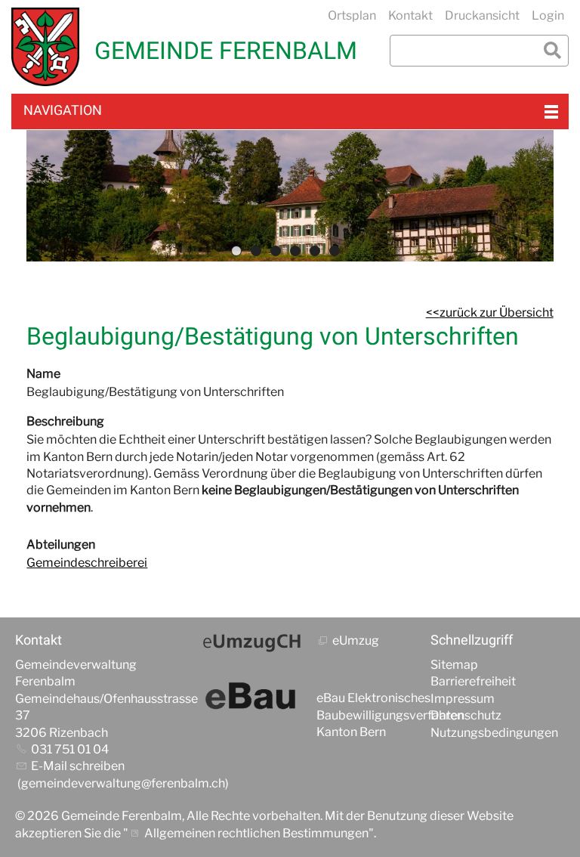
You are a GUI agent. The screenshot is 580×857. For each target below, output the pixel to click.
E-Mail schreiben (78, 766)
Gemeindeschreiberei (86, 562)
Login (548, 15)
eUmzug (355, 640)
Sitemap (454, 664)
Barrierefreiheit (473, 681)
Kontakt (410, 15)
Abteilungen (60, 544)
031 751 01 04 (70, 749)
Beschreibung (65, 421)
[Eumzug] (252, 643)
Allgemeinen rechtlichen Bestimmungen (256, 833)
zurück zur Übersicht (497, 312)
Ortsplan (352, 15)
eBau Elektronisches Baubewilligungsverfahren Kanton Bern (390, 715)
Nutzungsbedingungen (494, 733)
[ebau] (252, 697)
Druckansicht (482, 15)
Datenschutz (465, 715)
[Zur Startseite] (45, 47)
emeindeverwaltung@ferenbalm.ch (127, 783)
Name (43, 374)
